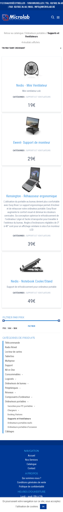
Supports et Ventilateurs (38, 97)
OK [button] (43, 506)
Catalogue (31, 464)
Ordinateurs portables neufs (20, 423)
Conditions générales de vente (31, 482)
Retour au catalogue (13, 33)
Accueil (31, 455)
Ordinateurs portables (35, 33)
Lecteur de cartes (13, 351)
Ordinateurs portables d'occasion (22, 427)
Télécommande (12, 342)
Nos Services (31, 459)
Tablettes (9, 356)
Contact (31, 468)
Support (9, 365)
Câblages (9, 431)
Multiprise (10, 360)
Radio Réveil (11, 347)
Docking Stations (15, 414)
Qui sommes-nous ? (31, 478)
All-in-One (10, 369)
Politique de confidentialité (31, 486)
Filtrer (31, 326)
